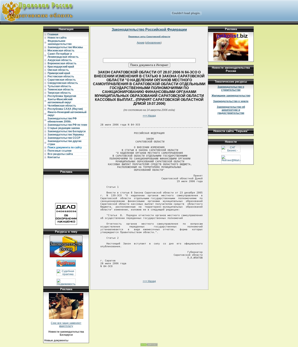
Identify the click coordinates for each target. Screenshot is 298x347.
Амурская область (60, 60)
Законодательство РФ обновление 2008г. (62, 120)
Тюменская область (61, 89)
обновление (153, 42)
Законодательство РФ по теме (67, 124)
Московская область (61, 50)
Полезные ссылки (59, 150)
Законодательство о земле (230, 101)
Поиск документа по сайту (65, 147)
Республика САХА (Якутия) (65, 108)
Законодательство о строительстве (231, 88)
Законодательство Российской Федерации (149, 29)
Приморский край (59, 73)
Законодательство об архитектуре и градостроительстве (231, 110)
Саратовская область (62, 79)
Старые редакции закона (64, 128)
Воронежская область (62, 63)
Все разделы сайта (60, 154)
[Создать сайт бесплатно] (149, 345)
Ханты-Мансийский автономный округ (60, 101)
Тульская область (59, 86)
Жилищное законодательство (231, 95)
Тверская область (59, 92)
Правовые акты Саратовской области (149, 36)
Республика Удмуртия (62, 96)
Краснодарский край (61, 66)
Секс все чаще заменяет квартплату (66, 325)
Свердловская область (63, 83)
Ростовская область (61, 76)
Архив (140, 42)
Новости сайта (57, 37)
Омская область (58, 69)
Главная (53, 34)
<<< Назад (149, 115)
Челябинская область (62, 105)
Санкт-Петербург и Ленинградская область (63, 55)
